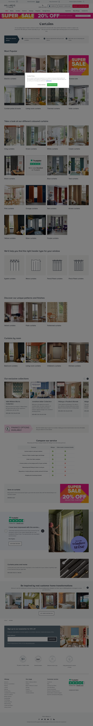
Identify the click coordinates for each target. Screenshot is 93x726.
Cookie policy (49, 80)
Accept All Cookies (52, 84)
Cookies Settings (41, 84)
